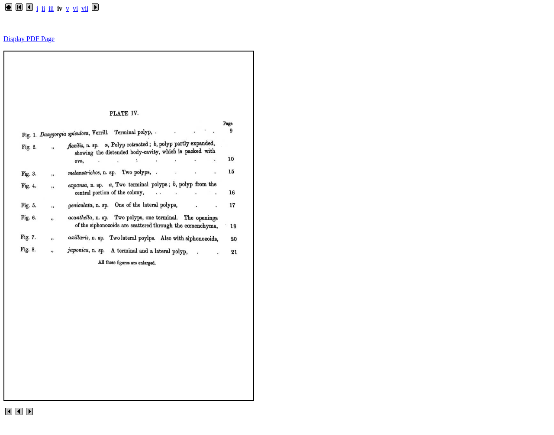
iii (51, 8)
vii (84, 8)
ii (43, 8)
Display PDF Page (29, 38)
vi (75, 8)
